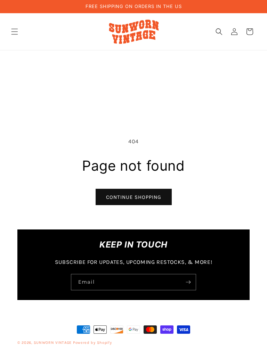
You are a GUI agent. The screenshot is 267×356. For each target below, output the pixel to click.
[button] (14, 31)
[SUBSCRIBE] (188, 282)
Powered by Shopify (92, 342)
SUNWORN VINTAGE (53, 342)
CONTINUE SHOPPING (133, 197)
